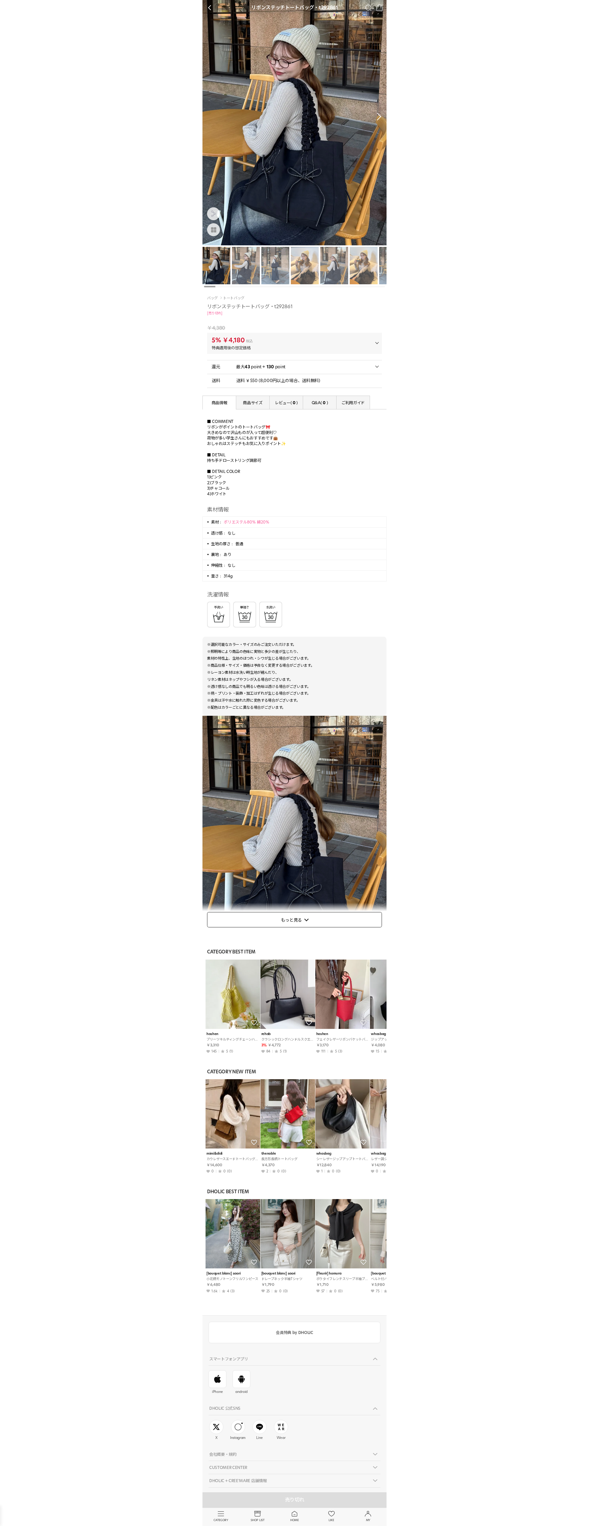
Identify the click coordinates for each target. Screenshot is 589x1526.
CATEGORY (221, 1520)
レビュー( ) (286, 402)
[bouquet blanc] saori (223, 1273)
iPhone (217, 1391)
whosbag (323, 1154)
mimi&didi (214, 1154)
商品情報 (219, 402)
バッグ (212, 298)
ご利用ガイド (353, 402)
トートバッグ (233, 298)
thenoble (268, 1154)
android (241, 1391)
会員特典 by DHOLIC (294, 1332)
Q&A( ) (320, 402)
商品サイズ (252, 402)
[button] (377, 116)
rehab (266, 1034)
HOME (294, 1520)
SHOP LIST (257, 1520)
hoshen (212, 1034)
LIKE (331, 1520)
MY (368, 1520)
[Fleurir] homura (328, 1273)
